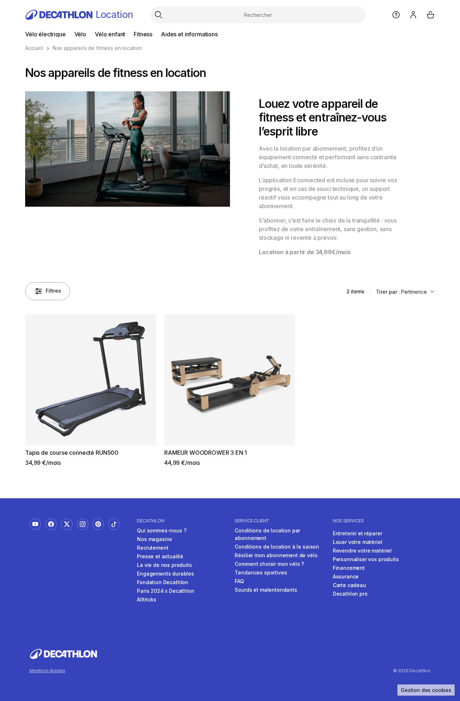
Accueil (34, 48)
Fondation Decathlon (162, 582)
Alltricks (146, 599)
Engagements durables (165, 574)
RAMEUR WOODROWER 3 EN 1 (205, 452)
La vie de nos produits (164, 565)
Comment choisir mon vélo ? (269, 564)
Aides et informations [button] (189, 34)
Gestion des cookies (426, 690)
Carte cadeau (349, 585)
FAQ (239, 581)
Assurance (346, 576)
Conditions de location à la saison (277, 547)
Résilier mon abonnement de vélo (276, 555)
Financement (349, 568)
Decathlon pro (350, 594)
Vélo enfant (110, 34)
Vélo (80, 34)
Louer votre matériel (357, 542)
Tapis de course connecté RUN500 (72, 452)
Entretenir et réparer (357, 533)
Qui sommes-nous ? (161, 530)
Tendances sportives (261, 572)
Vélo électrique (45, 34)
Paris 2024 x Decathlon (165, 591)
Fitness (143, 34)
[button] (403, 292)
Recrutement (152, 548)
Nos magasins (154, 539)
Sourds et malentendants (266, 590)
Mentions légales (47, 670)
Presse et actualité (160, 556)
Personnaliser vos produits (366, 559)
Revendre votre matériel (362, 550)
